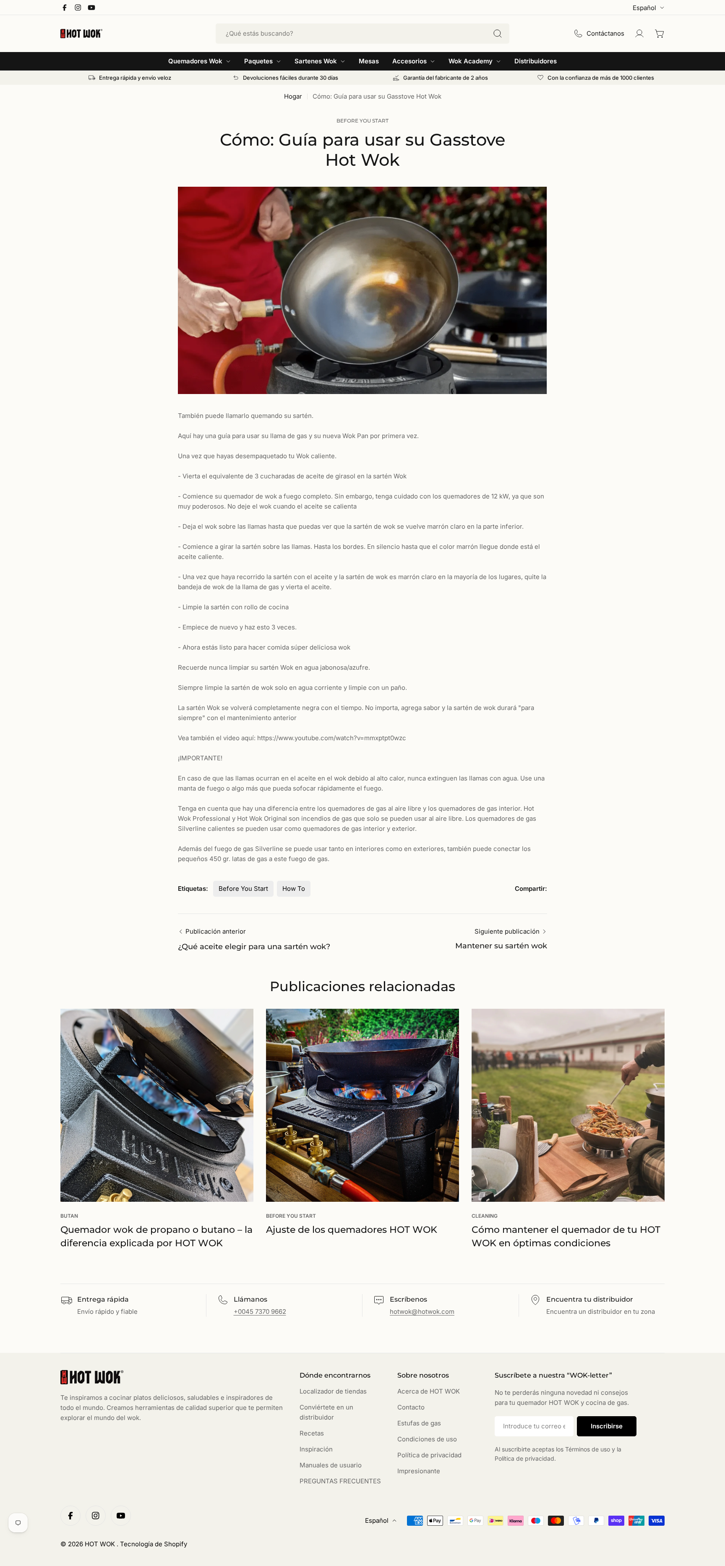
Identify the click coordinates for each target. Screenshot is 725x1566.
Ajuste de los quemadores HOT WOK (351, 1229)
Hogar (293, 96)
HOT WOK (101, 1544)
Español (644, 8)
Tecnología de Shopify (153, 1544)
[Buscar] (498, 34)
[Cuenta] (639, 34)
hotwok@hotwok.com (422, 1311)
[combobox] (362, 33)
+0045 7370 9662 (260, 1311)
